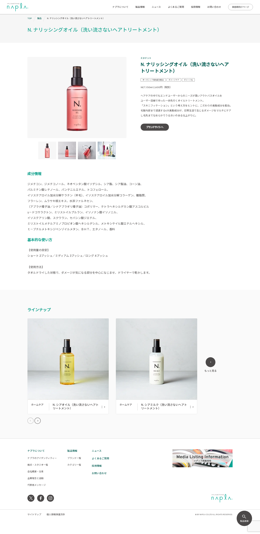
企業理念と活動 (35, 478)
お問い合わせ (214, 7)
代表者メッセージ (36, 485)
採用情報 (195, 7)
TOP (29, 18)
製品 (39, 18)
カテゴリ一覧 (74, 465)
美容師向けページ (240, 7)
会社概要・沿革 (35, 471)
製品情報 (140, 7)
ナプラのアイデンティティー (42, 458)
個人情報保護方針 (56, 514)
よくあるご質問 (176, 7)
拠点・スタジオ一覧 (37, 465)
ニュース (156, 7)
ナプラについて (120, 7)
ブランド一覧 (74, 458)
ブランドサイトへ (154, 127)
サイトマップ (34, 514)
